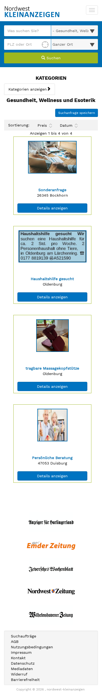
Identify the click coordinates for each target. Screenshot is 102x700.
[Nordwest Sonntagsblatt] (51, 591)
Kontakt (18, 658)
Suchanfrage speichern (76, 113)
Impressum (21, 652)
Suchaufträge (23, 636)
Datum (66, 125)
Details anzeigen (62, 208)
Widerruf (19, 674)
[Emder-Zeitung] (51, 545)
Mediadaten (22, 669)
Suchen (53, 58)
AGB (14, 641)
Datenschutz (23, 663)
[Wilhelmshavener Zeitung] (51, 615)
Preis (42, 125)
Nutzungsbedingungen (32, 647)
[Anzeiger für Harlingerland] (51, 522)
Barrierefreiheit (25, 679)
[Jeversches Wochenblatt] (51, 568)
